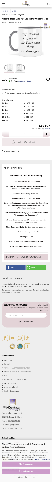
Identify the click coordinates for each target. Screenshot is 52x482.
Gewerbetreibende (11, 387)
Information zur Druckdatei (22, 256)
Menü (3, 3)
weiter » (6, 11)
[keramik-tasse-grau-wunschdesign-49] (26, 41)
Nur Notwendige (26, 471)
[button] (5, 134)
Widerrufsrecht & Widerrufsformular (17, 372)
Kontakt (7, 364)
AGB (5, 375)
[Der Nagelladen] (26, 3)
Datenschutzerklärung (42, 459)
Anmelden (15, 292)
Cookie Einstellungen (12, 391)
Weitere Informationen (26, 477)
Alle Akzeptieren (26, 464)
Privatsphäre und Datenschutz (15, 379)
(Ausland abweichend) (25, 81)
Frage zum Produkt (11, 151)
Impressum (8, 360)
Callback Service (10, 383)
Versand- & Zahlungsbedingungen (17, 368)
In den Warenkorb (26, 142)
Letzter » (15, 11)
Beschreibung (13, 168)
